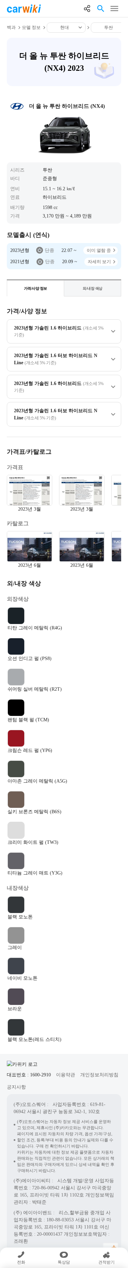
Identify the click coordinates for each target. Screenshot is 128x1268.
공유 (87, 8)
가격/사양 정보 (35, 288)
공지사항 (16, 1087)
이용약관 (65, 1074)
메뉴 (114, 8)
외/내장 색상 (92, 288)
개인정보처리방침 (99, 1074)
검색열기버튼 (101, 8)
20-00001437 (49, 1234)
